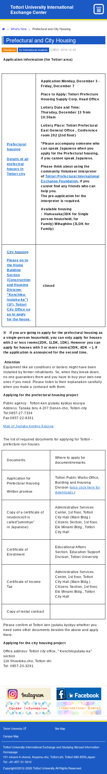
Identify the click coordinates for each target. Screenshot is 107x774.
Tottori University (13, 729)
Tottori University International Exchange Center (41, 9)
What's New (19, 29)
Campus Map (10, 736)
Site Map (60, 729)
